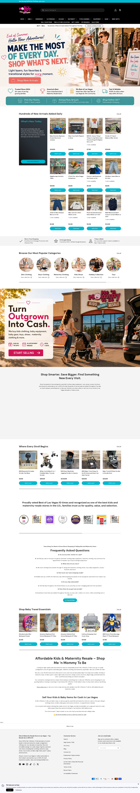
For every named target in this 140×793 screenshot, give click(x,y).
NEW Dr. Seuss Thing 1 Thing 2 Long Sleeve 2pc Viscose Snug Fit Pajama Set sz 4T (94, 139)
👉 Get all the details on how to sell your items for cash (70, 714)
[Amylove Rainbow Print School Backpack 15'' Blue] (49, 623)
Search (66, 739)
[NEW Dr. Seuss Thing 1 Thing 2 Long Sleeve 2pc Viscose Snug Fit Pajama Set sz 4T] (95, 126)
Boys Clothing (43, 275)
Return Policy (67, 770)
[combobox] (72, 10)
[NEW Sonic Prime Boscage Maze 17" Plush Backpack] (112, 623)
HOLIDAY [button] (61, 19)
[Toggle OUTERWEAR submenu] (56, 19)
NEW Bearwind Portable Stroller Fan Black (26, 472)
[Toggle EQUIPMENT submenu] (102, 19)
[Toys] (113, 264)
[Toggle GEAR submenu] (109, 19)
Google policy (134, 787)
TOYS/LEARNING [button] (84, 19)
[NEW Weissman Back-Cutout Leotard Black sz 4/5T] (113, 202)
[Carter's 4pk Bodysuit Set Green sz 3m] (95, 166)
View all (119, 114)
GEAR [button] (106, 19)
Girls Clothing (26, 275)
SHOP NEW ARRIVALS (33, 161)
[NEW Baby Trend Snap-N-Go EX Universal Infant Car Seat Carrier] (91, 460)
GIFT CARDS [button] (75, 22)
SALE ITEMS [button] (95, 22)
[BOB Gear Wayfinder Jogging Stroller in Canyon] (70, 460)
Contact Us (67, 752)
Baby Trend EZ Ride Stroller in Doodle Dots (111, 472)
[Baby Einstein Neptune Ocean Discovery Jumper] (58, 126)
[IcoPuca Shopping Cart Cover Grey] (91, 623)
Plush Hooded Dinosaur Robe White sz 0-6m (94, 213)
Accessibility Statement (71, 773)
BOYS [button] (22, 19)
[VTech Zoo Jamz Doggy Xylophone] (76, 166)
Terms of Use (67, 767)
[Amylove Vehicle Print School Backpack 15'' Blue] (70, 623)
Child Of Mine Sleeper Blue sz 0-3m (57, 213)
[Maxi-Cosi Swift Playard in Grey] (76, 126)
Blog (65, 749)
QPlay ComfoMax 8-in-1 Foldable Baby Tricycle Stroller (47, 473)
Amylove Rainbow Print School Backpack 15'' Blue (48, 635)
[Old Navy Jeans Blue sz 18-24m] (113, 166)
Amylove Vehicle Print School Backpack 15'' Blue (69, 635)
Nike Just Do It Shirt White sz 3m (74, 213)
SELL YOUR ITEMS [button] (46, 22)
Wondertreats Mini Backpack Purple (25, 635)
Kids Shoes (78, 275)
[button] (120, 10)
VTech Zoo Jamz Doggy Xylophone (75, 177)
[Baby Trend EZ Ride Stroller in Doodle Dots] (112, 460)
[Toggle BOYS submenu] (25, 19)
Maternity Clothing (61, 275)
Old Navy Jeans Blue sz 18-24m (112, 177)
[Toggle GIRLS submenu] (33, 19)
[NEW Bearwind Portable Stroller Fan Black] (28, 460)
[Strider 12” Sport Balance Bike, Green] (113, 126)
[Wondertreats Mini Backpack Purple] (28, 623)
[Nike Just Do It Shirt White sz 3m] (76, 202)
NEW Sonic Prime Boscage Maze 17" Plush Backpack (111, 635)
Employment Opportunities (72, 755)
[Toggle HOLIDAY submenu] (65, 19)
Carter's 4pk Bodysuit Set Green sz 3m (94, 177)
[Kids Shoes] (78, 264)
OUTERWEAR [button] (51, 19)
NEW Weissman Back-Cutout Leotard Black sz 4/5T (113, 214)
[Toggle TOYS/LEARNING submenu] (91, 19)
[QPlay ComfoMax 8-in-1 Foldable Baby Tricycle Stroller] (49, 460)
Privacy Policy (68, 758)
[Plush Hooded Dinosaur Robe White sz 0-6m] (95, 202)
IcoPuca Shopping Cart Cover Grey (89, 635)
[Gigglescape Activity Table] (58, 166)
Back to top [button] (70, 726)
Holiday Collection (96, 275)
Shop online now (42, 687)
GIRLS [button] (30, 19)
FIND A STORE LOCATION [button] (62, 22)
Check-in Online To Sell (94, 26)
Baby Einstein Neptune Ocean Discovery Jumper (57, 138)
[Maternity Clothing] (61, 264)
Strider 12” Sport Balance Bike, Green (111, 137)
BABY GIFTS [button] (116, 19)
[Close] (138, 784)
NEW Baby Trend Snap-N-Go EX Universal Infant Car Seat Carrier (90, 473)
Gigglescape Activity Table (57, 177)
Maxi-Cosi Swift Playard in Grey (76, 137)
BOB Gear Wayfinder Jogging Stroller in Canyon (69, 472)
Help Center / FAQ (69, 742)
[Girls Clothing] (26, 264)
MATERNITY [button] (71, 19)
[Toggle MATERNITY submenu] (76, 19)
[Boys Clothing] (43, 264)
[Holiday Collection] (96, 264)
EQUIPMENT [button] (97, 19)
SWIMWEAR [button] (39, 19)
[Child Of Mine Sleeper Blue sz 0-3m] (58, 202)
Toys (113, 275)
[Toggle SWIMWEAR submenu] (44, 19)
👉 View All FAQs (70, 600)
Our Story (67, 745)
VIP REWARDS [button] (85, 22)
